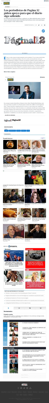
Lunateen (25, 394)
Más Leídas (6, 321)
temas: (5, 129)
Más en (5, 246)
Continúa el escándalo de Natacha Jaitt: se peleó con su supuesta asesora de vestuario (24, 300)
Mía (21, 394)
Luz (17, 394)
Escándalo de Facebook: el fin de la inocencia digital (16, 298)
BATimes (30, 394)
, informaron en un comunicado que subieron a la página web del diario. (28, 68)
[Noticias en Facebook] (21, 388)
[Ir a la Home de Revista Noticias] (6, 3)
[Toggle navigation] (2, 3)
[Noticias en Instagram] (18, 388)
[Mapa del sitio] (30, 388)
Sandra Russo (12, 130)
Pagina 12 (23, 130)
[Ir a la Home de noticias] (24, 384)
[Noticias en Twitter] (24, 388)
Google (18, 130)
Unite (28, 130)
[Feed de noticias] (27, 388)
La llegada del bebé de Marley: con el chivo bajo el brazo (17, 303)
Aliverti (6, 130)
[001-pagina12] (8, 120)
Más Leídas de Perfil (9, 348)
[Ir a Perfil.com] (46, 0)
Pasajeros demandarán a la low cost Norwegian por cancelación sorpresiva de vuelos (24, 295)
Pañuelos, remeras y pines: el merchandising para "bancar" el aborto (20, 293)
